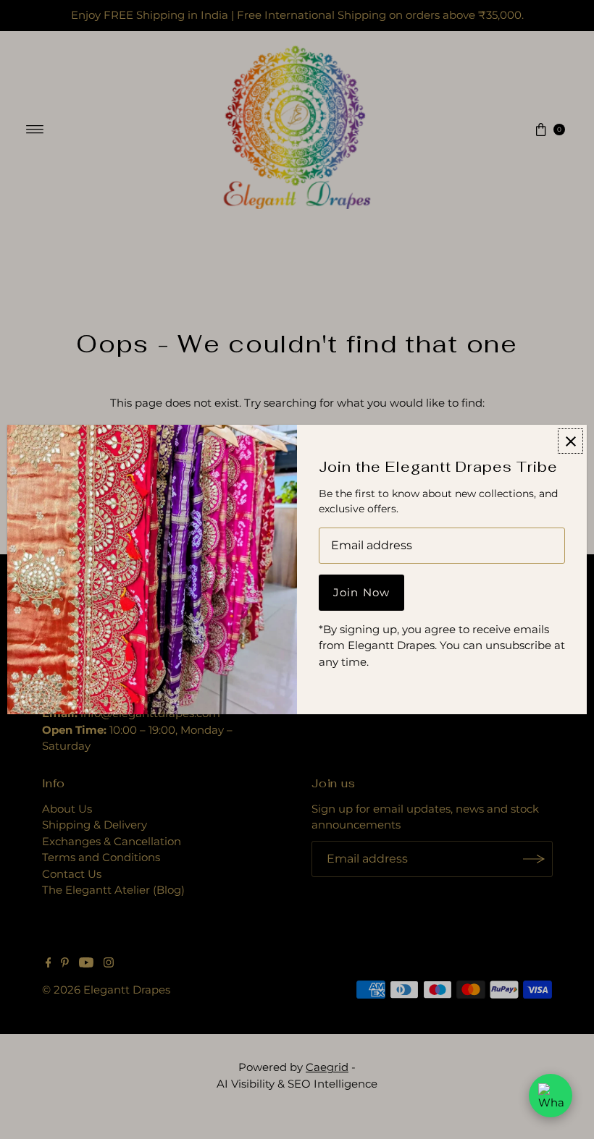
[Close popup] (570, 441)
